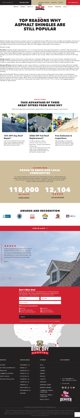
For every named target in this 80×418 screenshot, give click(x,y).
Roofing (22, 308)
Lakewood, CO (24, 370)
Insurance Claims (45, 384)
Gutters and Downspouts (27, 311)
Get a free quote (73, 2)
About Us (30, 6)
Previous (3, 278)
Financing (58, 6)
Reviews (23, 6)
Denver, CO (23, 367)
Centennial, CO (25, 365)
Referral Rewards (44, 2)
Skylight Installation (48, 311)
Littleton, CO (24, 376)
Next (10, 278)
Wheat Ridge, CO (25, 387)
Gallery (42, 367)
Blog (65, 6)
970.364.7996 (65, 383)
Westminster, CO (25, 390)
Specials (50, 6)
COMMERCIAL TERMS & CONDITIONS (46, 391)
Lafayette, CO (24, 373)
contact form (67, 79)
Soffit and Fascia (47, 310)
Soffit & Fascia (4, 376)
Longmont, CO (24, 379)
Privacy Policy (57, 321)
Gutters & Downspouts (7, 367)
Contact (43, 379)
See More (23, 393)
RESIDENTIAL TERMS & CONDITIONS (46, 395)
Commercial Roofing (26, 310)
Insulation (45, 308)
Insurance (54, 2)
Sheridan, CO (24, 384)
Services (16, 6)
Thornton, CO (24, 382)
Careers (60, 2)
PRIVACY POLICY (44, 399)
